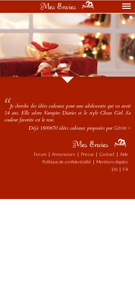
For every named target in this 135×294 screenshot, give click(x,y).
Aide (124, 154)
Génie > (122, 128)
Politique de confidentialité (66, 161)
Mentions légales (112, 161)
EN (114, 169)
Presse (87, 154)
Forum (40, 154)
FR (125, 169)
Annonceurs (63, 154)
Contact (107, 154)
